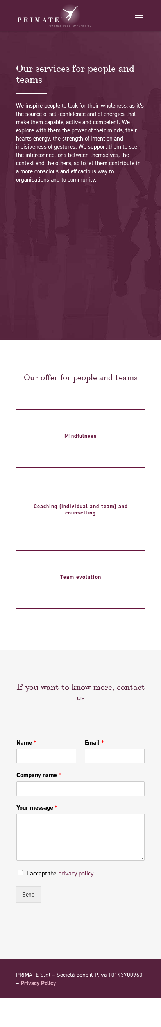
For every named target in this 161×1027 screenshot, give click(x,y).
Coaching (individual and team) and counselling (81, 509)
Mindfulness (80, 436)
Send (28, 895)
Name (26, 743)
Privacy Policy (38, 983)
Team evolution (80, 577)
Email (94, 743)
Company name (38, 775)
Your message (36, 808)
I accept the (60, 873)
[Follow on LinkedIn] (138, 1005)
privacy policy (75, 873)
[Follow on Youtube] (123, 1005)
